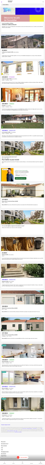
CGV (2, 449)
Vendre (13, 463)
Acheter (4, 463)
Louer (22, 463)
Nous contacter (4, 445)
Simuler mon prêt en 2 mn (20, 178)
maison (8, 430)
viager (41, 428)
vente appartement (29, 428)
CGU (2, 447)
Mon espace (40, 463)
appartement (11, 430)
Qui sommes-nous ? (4, 443)
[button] (21, 47)
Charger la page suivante (5, 424)
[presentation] (2, 42)
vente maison (24, 428)
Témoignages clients (5, 451)
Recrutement (3, 453)
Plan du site (3, 441)
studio (14, 430)
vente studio (35, 428)
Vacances (31, 463)
